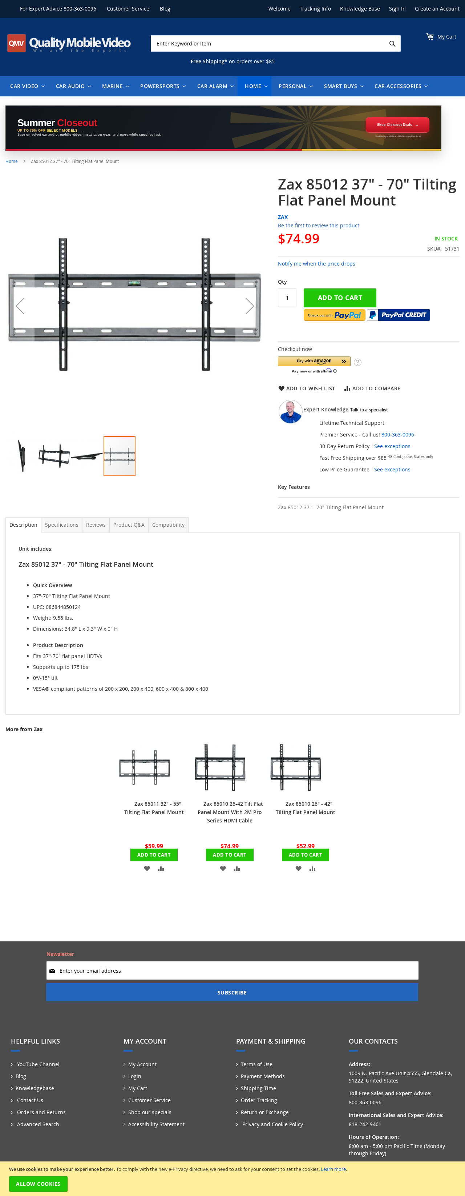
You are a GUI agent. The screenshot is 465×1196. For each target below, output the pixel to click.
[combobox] (276, 43)
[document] (233, 1179)
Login (134, 1076)
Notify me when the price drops (316, 263)
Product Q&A (129, 524)
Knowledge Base (360, 8)
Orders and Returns (41, 1112)
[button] (20, 305)
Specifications (61, 524)
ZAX (283, 217)
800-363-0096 (80, 8)
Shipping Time (258, 1088)
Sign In (397, 8)
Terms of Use (256, 1064)
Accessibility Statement (156, 1124)
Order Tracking (259, 1100)
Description (23, 524)
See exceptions (392, 446)
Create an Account (437, 8)
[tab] (23, 525)
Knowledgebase (35, 1088)
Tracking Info (315, 8)
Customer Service (128, 8)
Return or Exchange (265, 1112)
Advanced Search (37, 1124)
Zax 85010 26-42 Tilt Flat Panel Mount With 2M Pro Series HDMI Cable (230, 812)
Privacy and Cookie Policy (272, 1124)
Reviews (96, 524)
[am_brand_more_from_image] (144, 791)
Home (11, 161)
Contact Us (29, 1100)
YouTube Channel (38, 1064)
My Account (142, 1064)
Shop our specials (149, 1112)
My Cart (137, 1088)
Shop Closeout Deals (394, 125)
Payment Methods (263, 1076)
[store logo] (69, 43)
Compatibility (168, 524)
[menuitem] (26, 86)
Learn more (333, 1169)
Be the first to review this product (318, 225)
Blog (165, 8)
